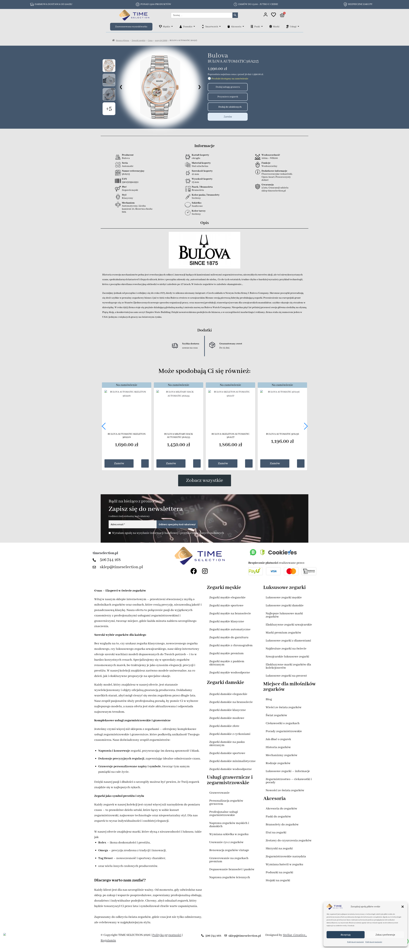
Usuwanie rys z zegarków (226, 842)
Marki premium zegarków (283, 633)
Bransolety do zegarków (282, 825)
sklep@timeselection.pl (121, 567)
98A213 (126, 174)
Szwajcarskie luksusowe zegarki (287, 657)
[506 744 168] (95, 560)
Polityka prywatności (355, 942)
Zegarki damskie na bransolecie (231, 702)
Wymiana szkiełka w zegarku (229, 834)
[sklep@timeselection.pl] (95, 567)
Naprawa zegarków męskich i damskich (229, 824)
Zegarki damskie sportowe (227, 753)
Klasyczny (127, 198)
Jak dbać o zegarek (278, 739)
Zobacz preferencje (385, 934)
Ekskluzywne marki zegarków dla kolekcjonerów (288, 666)
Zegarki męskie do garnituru (228, 637)
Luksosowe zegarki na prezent (286, 676)
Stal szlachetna (200, 166)
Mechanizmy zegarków (281, 755)
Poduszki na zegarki (279, 872)
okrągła (196, 158)
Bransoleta (198, 190)
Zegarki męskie (138, 40)
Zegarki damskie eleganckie (228, 694)
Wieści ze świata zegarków (283, 707)
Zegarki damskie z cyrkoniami (229, 734)
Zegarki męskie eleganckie (227, 597)
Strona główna (122, 40)
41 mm (195, 174)
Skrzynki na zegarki (279, 848)
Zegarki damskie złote (224, 726)
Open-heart (268, 177)
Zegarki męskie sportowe (226, 605)
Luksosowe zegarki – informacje (288, 771)
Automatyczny (130, 206)
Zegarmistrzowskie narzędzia (286, 856)
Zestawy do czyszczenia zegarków (289, 840)
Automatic (127, 166)
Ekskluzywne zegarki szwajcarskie (289, 625)
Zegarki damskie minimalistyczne (232, 761)
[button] (402, 906)
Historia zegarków (278, 747)
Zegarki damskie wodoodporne (230, 769)
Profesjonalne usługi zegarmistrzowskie (223, 813)
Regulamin (108, 940)
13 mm (195, 182)
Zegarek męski (130, 190)
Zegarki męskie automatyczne (230, 629)
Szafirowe (197, 206)
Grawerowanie (219, 793)
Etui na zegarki (276, 832)
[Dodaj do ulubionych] (211, 107)
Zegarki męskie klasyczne (226, 621)
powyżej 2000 (161, 40)
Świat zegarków (276, 715)
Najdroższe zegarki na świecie (286, 649)
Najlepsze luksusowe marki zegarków (284, 615)
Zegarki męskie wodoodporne (229, 673)
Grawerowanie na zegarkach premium (228, 859)
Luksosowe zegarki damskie (285, 605)
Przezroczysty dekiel (276, 178)
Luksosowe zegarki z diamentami (288, 641)
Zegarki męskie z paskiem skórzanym (226, 663)
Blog (269, 699)
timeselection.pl (105, 553)
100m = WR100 (270, 158)
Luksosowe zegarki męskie (284, 597)
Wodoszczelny (269, 166)
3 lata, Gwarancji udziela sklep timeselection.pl (275, 189)
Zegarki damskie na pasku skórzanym (227, 743)
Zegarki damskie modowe (226, 718)
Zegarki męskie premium (226, 653)
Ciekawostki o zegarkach (283, 723)
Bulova (218, 55)
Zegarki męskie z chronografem (231, 645)
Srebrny (196, 198)
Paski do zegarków (278, 817)
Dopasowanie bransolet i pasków (231, 869)
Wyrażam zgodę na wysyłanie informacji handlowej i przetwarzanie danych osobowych (168, 533)
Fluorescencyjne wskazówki (277, 174)
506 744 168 (110, 560)
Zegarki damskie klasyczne (227, 710)
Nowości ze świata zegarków (285, 790)
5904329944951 (130, 182)
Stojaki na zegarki (278, 880)
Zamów (228, 116)
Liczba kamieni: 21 (134, 207)
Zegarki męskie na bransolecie (230, 613)
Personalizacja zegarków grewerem (226, 802)
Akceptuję (346, 934)
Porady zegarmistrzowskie (284, 731)
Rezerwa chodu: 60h (137, 210)
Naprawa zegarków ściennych (229, 877)
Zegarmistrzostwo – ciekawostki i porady (289, 780)
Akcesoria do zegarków (281, 809)
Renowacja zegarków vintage (229, 850)
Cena (150, 40)
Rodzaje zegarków (278, 763)
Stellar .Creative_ (295, 935)
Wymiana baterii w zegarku (284, 864)
